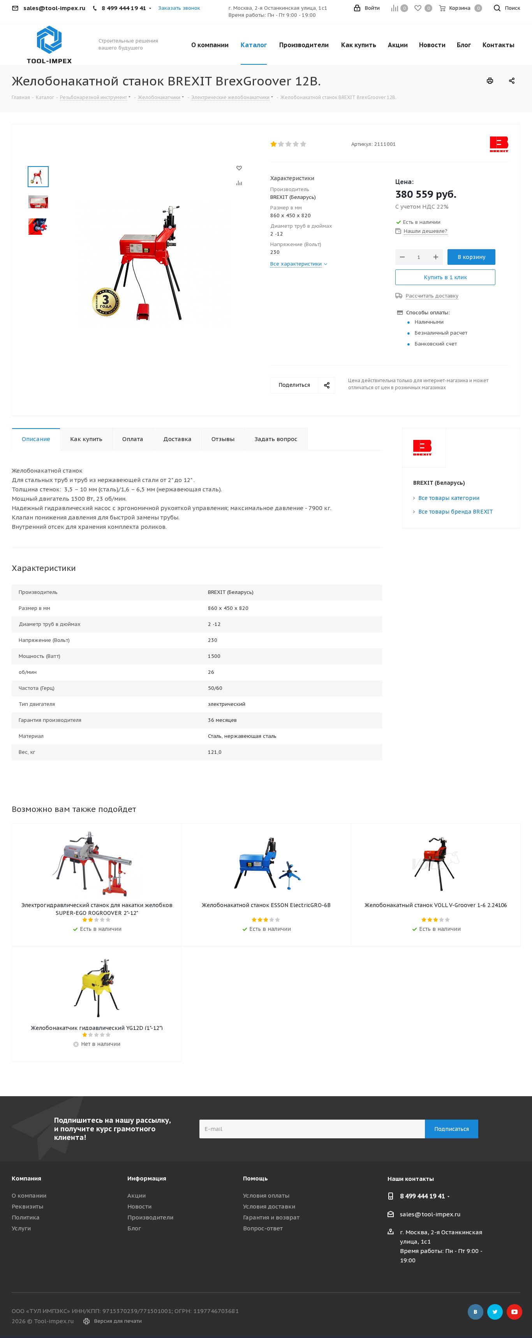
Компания (26, 1178)
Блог (134, 1228)
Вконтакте (475, 1312)
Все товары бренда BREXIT (455, 511)
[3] (288, 144)
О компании (29, 1195)
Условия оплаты (266, 1195)
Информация (146, 1178)
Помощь (255, 1178)
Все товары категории (448, 498)
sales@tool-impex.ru (430, 1214)
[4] (296, 144)
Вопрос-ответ (263, 1228)
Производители (150, 1217)
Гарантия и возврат (271, 1217)
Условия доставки (269, 1206)
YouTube (514, 1312)
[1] (274, 144)
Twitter (495, 1312)
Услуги (21, 1228)
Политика (26, 1217)
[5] (303, 144)
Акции (136, 1195)
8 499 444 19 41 (422, 1196)
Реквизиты (27, 1206)
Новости (139, 1206)
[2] (281, 144)
